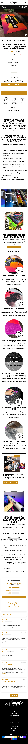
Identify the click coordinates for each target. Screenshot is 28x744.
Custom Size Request (14, 110)
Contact (14, 730)
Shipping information (14, 113)
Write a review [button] (14, 597)
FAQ (14, 711)
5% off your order (13, 734)
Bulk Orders (14, 107)
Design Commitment (14, 715)
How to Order (14, 116)
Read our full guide (14, 247)
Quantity (14, 71)
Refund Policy (14, 724)
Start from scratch (10, 482)
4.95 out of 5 (17, 583)
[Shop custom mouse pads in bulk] (14, 198)
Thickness (13, 65)
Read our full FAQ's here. (14, 537)
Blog (14, 717)
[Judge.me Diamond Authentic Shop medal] (10, 604)
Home (3, 40)
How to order (14, 713)
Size (13, 59)
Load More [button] (14, 695)
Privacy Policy (14, 728)
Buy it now (14, 92)
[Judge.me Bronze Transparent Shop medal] (16, 604)
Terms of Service (14, 726)
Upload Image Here (13, 84)
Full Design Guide (14, 709)
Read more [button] (5, 673)
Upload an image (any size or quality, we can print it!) (14, 81)
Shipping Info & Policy (14, 722)
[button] (11, 51)
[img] (5, 619)
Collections (8, 40)
